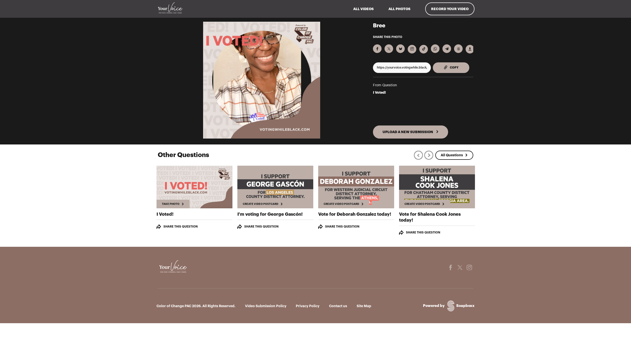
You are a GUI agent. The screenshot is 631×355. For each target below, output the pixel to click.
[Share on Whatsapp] (435, 48)
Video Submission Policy (265, 306)
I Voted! (379, 92)
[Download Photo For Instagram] (412, 49)
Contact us (338, 306)
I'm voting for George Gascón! (270, 214)
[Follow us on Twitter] (460, 267)
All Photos (399, 9)
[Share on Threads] (458, 48)
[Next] (428, 155)
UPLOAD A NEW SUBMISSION (408, 132)
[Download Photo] (470, 49)
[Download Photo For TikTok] (423, 49)
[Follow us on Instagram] (469, 267)
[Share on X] (389, 48)
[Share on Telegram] (446, 48)
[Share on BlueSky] (400, 48)
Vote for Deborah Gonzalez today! (354, 214)
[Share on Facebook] (377, 48)
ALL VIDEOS (363, 9)
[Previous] (418, 155)
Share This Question (180, 226)
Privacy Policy (307, 306)
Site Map (364, 306)
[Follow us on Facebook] (450, 267)
